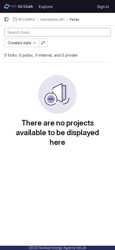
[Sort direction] (43, 43)
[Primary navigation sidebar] (6, 19)
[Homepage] (18, 6)
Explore (46, 6)
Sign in (103, 6)
